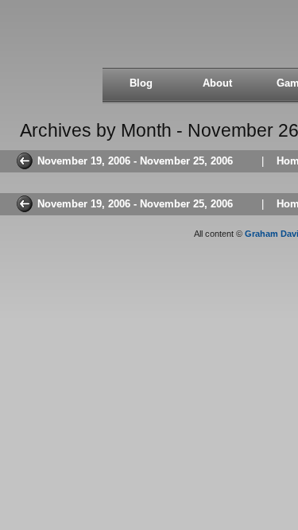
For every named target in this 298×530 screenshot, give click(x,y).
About (217, 83)
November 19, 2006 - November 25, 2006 (135, 161)
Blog (141, 83)
